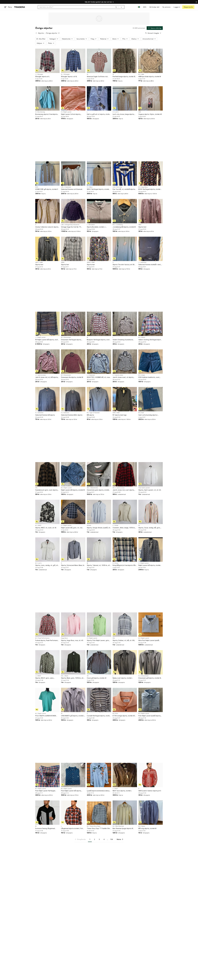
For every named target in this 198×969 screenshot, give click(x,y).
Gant (142, 412)
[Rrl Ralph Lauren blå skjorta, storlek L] (47, 324)
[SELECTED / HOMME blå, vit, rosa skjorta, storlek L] (99, 361)
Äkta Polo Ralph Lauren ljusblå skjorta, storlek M (148, 640)
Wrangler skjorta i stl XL (69, 76)
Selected (68, 187)
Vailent (143, 337)
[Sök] (116, 7)
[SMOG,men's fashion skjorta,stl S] (150, 775)
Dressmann (67, 337)
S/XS (36, 187)
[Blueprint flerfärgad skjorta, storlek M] (99, 324)
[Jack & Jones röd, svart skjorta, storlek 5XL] (125, 474)
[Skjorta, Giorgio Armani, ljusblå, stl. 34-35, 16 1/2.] (99, 512)
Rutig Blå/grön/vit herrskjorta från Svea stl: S (124, 565)
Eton (116, 713)
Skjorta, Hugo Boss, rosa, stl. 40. (72, 640)
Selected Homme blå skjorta (45, 415)
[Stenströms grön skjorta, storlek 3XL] (99, 474)
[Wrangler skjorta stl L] (47, 61)
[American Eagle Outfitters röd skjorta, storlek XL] (99, 61)
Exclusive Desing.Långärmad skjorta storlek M (45, 828)
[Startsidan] (19, 7)
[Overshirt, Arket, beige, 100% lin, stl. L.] (125, 512)
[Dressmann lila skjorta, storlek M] (73, 361)
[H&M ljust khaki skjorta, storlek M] (150, 61)
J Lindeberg (119, 224)
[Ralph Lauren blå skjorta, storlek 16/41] (150, 549)
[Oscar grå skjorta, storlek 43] (99, 662)
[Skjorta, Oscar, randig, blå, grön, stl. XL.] (150, 512)
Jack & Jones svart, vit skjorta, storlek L (123, 377)
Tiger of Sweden (95, 412)
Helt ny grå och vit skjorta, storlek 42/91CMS (98, 114)
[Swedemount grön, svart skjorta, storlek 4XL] (47, 474)
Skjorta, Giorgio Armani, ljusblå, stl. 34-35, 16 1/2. (98, 528)
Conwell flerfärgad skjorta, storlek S (98, 716)
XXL (114, 638)
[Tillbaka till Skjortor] (36, 33)
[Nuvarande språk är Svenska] (139, 7)
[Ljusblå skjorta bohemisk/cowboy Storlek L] (99, 775)
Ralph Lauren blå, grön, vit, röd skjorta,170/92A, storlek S (71, 528)
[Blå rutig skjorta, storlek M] (150, 812)
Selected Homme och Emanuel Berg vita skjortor (71, 189)
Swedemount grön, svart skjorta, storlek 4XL (46, 490)
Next (116, 788)
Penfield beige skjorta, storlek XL (124, 76)
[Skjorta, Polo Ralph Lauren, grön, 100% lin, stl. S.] (99, 624)
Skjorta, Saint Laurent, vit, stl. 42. (149, 490)
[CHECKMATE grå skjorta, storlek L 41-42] (73, 700)
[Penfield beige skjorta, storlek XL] (125, 61)
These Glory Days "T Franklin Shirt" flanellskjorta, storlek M (99, 828)
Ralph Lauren (67, 112)
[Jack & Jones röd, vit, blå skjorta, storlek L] (47, 361)
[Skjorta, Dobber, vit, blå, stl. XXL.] (125, 624)
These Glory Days (95, 826)
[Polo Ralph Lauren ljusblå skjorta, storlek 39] (150, 700)
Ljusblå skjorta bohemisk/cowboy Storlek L (98, 791)
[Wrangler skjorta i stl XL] (73, 61)
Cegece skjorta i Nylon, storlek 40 (150, 114)
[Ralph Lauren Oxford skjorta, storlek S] (73, 98)
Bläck (66, 676)
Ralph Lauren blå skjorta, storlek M (73, 490)
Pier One (119, 187)
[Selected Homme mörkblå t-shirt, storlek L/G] (150, 249)
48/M (62, 262)
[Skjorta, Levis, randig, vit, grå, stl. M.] (47, 549)
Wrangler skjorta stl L (42, 76)
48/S (139, 224)
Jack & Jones (42, 375)
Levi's (117, 112)
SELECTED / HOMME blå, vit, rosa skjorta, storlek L (98, 377)
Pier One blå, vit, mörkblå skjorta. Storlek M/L (124, 189)
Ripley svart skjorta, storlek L (123, 678)
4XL (36, 488)
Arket (116, 525)
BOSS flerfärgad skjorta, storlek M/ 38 (150, 189)
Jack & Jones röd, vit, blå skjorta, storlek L (46, 377)
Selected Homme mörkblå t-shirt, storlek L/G (149, 265)
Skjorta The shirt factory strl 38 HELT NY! (123, 265)
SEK (144, 7)
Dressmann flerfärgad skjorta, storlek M (71, 340)
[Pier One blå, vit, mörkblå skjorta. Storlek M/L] (125, 173)
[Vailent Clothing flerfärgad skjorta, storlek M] (150, 324)
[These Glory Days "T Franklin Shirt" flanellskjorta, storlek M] (99, 812)
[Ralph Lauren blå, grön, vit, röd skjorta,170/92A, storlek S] (73, 512)
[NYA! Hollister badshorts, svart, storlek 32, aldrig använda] (150, 361)
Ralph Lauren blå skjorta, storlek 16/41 (149, 565)
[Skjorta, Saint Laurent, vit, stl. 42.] (150, 474)
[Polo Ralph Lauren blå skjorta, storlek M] (73, 775)
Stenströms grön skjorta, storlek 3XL (98, 490)
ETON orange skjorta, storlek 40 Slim (124, 716)
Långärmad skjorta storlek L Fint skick (72, 828)
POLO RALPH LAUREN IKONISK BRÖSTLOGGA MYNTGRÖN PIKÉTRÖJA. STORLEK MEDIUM (46, 716)
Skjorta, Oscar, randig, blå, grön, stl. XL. (149, 528)
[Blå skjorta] (99, 399)
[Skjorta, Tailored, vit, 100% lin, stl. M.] (99, 549)
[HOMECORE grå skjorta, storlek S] (47, 173)
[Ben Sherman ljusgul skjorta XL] (125, 812)
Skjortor (41, 33)
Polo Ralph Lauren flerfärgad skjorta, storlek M (45, 791)
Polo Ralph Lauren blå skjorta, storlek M (71, 791)
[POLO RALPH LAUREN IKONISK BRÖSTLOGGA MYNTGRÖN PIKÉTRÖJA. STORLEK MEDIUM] (47, 700)
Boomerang (41, 112)
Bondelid (92, 224)
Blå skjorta (90, 415)
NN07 (39, 525)
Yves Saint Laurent (144, 488)
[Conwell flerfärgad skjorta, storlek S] (99, 700)
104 (111, 839)
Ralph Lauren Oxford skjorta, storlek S (71, 114)
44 (87, 676)
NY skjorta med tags (120, 415)
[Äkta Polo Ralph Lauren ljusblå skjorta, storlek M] (150, 624)
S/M (139, 112)
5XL (114, 488)
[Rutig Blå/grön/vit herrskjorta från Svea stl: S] (125, 549)
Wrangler (40, 74)
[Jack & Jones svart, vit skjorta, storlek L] (125, 361)
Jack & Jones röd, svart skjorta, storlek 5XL (123, 490)
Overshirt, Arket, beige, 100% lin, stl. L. (124, 528)
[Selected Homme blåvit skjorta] (73, 399)
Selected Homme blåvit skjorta (71, 415)
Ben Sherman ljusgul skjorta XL (123, 828)
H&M (142, 74)
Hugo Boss (144, 187)
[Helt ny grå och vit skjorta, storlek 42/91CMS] (99, 98)
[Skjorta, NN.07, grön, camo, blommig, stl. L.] (47, 662)
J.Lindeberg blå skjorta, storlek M (124, 227)
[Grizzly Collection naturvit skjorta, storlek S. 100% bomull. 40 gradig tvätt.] (47, 211)
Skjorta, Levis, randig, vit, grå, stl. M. (46, 565)
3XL (88, 488)
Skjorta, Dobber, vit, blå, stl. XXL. (124, 640)
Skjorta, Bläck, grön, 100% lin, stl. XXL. (72, 678)
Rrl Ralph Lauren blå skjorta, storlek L (47, 340)
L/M (114, 187)
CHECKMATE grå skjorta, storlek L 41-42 (72, 716)
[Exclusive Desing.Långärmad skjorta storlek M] (47, 812)
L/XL (62, 187)
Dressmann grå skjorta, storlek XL (149, 678)
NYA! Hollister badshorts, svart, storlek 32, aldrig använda (149, 377)
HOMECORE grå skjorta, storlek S (46, 189)
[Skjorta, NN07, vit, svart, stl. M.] (47, 512)
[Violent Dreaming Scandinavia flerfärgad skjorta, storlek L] (125, 324)
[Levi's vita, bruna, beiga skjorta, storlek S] (125, 98)
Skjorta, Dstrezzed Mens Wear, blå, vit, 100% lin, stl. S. (73, 565)
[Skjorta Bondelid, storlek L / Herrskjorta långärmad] (99, 211)
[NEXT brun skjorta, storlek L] (125, 775)
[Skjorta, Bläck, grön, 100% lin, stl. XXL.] (73, 662)
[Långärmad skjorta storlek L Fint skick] (73, 812)
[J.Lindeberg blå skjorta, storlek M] (125, 211)
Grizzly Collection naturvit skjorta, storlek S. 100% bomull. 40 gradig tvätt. (47, 227)
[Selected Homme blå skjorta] (47, 399)
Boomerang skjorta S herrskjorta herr (46, 114)
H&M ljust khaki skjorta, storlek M (149, 76)
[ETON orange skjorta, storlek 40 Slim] (125, 700)
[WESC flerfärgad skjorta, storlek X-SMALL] (99, 173)
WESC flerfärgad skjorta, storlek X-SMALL (99, 189)
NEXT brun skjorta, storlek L (122, 791)
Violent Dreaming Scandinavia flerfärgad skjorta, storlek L (123, 340)
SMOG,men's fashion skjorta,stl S (149, 791)
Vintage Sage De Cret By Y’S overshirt (71, 227)
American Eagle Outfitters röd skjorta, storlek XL (97, 77)
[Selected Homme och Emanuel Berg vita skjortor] (73, 173)
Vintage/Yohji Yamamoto (72, 224)
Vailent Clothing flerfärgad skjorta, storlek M (150, 340)
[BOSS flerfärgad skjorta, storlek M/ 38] (150, 173)
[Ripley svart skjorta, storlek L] (125, 662)
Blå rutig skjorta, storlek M (147, 828)
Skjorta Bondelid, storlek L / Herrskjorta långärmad (96, 227)
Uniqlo (143, 375)
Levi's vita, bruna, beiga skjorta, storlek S (123, 114)
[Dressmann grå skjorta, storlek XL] (150, 662)
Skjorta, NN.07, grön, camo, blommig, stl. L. (44, 678)
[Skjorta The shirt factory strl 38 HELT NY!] (125, 249)
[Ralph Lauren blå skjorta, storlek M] (73, 474)
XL (62, 74)
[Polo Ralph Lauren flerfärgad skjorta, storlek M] (47, 775)
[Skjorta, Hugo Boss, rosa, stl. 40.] (73, 624)
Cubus (143, 826)
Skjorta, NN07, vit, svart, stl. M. (46, 528)
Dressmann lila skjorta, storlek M (72, 377)
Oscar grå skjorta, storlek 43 (96, 678)
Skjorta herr (142, 227)
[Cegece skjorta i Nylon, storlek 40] (150, 98)
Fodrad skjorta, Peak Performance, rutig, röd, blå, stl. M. (47, 640)
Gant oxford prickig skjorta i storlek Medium (148, 415)
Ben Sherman (120, 826)
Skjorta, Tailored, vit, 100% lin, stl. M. (98, 565)
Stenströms (94, 488)
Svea (116, 563)
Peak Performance (43, 638)
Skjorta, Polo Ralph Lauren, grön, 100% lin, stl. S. (98, 640)
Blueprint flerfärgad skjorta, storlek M (99, 340)
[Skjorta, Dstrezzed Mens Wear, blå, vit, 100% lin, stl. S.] (73, 549)
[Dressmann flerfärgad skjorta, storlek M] (73, 324)
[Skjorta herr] (150, 211)
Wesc (91, 187)
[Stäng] (196, 2)
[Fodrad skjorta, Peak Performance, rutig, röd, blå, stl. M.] (47, 624)
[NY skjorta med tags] (125, 399)
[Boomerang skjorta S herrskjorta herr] (47, 98)
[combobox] (78, 7)
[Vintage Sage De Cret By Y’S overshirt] (73, 211)
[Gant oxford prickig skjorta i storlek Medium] (150, 399)
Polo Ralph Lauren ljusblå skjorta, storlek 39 (149, 716)
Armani (89, 525)
